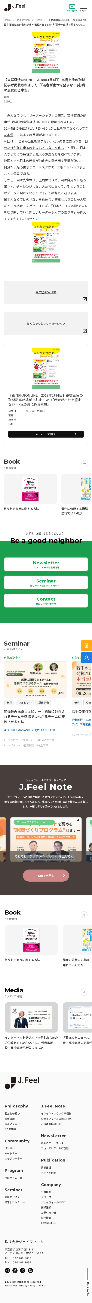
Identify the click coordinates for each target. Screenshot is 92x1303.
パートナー (11, 1153)
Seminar (46, 582)
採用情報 (46, 1217)
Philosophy (16, 1106)
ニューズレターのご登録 (55, 1148)
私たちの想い (12, 1113)
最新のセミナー (13, 1197)
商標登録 (46, 1207)
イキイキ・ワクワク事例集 (56, 1113)
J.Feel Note (53, 1106)
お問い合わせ (72, 10)
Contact (46, 600)
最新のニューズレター (53, 1143)
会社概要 (46, 1192)
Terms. (41, 1285)
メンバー (10, 1148)
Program (14, 1170)
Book (39, 20)
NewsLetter (53, 1136)
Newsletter (46, 564)
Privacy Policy (27, 1285)
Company (51, 1185)
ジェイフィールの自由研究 (56, 1118)
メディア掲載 (48, 1172)
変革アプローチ (13, 1124)
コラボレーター (13, 1158)
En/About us (48, 1223)
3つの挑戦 (10, 1129)
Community (17, 1141)
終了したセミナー (15, 1202)
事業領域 (10, 1118)
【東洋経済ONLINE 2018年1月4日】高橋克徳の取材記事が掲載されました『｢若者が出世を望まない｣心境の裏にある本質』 (45, 25)
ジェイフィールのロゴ (53, 1202)
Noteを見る (46, 875)
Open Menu (83, 6)
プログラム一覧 (13, 1178)
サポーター (47, 1197)
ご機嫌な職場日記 (51, 1124)
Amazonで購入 (46, 434)
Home (7, 20)
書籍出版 (46, 1167)
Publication (23, 20)
